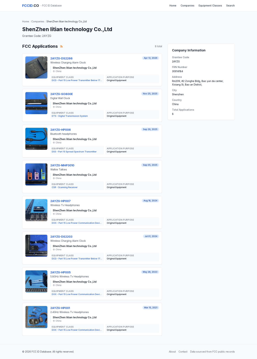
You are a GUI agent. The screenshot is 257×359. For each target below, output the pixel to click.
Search (230, 5)
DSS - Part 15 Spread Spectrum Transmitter (74, 151)
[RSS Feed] (61, 46)
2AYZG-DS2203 (61, 236)
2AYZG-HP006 (60, 129)
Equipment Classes (210, 5)
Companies (187, 5)
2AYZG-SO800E (61, 94)
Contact (183, 351)
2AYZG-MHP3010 (62, 165)
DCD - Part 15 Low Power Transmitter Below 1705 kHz (77, 80)
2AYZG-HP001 (60, 308)
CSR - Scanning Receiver (65, 187)
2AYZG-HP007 (60, 201)
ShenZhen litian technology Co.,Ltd (75, 67)
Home (172, 5)
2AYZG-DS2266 (61, 58)
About (172, 351)
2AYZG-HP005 (60, 272)
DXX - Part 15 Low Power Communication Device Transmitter (77, 223)
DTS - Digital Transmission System (70, 116)
